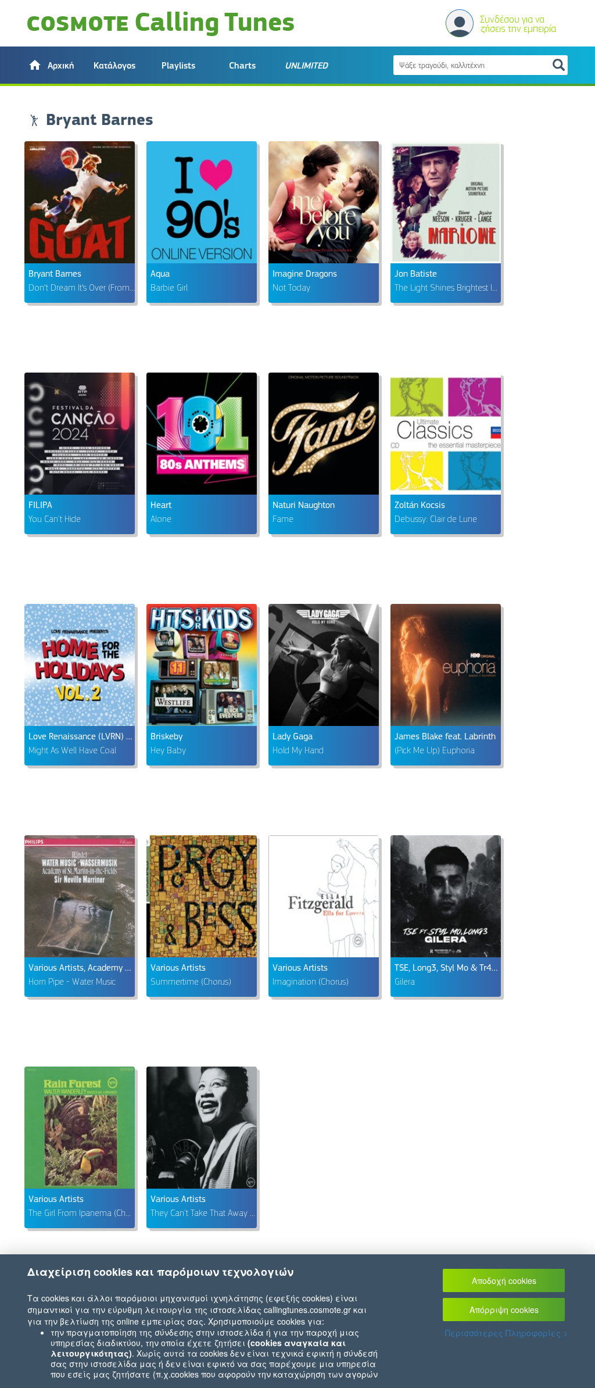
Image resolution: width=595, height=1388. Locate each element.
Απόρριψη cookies (504, 1309)
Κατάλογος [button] (114, 65)
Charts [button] (242, 65)
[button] (51, 65)
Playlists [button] (178, 65)
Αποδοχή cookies (504, 1280)
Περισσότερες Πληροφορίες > (506, 1333)
